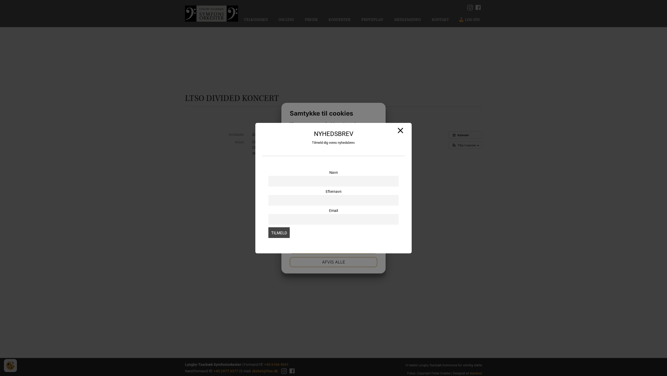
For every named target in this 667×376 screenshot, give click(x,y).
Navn (333, 172)
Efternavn (334, 191)
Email (333, 210)
